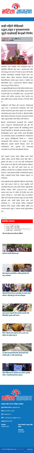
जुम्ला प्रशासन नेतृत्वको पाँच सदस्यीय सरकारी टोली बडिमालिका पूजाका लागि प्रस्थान (15, 314)
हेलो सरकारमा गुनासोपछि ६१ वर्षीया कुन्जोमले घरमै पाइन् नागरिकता (15, 274)
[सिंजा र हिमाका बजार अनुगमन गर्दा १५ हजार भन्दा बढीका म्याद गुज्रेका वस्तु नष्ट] (17, 327)
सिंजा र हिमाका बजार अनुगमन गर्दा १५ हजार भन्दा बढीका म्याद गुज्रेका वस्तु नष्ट (15, 334)
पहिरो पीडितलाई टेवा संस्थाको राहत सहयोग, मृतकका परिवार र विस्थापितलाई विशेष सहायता (16, 374)
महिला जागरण (6, 38)
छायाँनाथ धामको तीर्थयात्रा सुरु (10, 253)
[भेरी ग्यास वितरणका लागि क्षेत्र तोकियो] (17, 227)
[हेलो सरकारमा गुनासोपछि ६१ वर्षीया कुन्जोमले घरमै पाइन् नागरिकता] (17, 267)
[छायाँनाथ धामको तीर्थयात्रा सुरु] (17, 247)
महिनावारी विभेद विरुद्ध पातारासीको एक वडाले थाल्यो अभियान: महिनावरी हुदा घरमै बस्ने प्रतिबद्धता (16, 294)
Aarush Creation (28, 451)
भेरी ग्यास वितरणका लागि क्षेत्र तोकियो (12, 233)
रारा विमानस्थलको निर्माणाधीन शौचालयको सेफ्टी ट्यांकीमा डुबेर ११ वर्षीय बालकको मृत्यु (15, 354)
